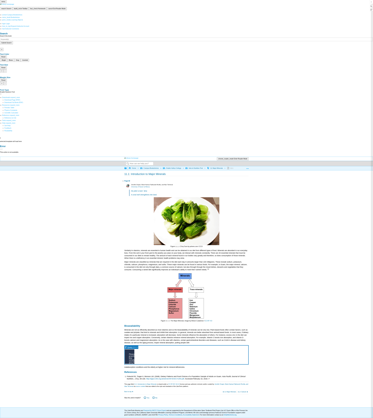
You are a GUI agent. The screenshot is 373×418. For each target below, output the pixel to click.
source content (140, 386)
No (156, 398)
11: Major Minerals (216, 168)
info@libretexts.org (229, 415)
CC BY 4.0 (208, 321)
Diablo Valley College (174, 168)
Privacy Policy (163, 415)
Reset (3, 57)
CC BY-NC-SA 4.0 (174, 384)
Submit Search (6, 43)
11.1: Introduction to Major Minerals (145, 384)
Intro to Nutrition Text (195, 168)
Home (134, 168)
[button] (7, 128)
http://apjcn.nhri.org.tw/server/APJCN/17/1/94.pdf (165, 379)
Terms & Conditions (175, 415)
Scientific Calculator (11, 113)
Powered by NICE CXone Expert (154, 410)
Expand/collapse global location (247, 167)
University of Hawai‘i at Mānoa (140, 187)
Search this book (6, 36)
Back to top (128, 391)
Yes (148, 398)
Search (128, 163)
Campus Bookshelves (151, 168)
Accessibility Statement (191, 415)
